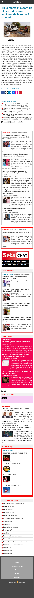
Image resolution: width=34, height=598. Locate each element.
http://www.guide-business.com (13, 518)
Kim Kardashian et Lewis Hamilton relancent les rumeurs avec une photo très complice (16, 137)
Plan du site (12, 582)
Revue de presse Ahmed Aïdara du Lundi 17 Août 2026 (14, 277)
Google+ (3, 391)
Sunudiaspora (8, 551)
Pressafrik (6, 539)
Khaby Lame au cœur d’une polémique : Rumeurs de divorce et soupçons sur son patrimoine (16, 191)
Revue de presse (7, 274)
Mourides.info (7, 530)
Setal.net (17, 2)
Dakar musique (8, 506)
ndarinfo (6, 533)
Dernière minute (8, 512)
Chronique (5, 229)
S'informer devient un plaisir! (13, 545)
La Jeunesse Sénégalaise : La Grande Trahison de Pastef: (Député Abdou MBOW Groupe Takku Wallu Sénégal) (16, 427)
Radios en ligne (8, 450)
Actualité (17, 577)
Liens (17, 573)
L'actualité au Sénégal (10, 527)
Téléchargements (17, 566)
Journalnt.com (8, 521)
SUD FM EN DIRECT (10, 474)
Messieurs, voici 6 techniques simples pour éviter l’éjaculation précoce (15, 355)
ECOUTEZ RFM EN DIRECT (12, 485)
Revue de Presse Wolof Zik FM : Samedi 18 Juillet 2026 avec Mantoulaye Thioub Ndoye (16, 319)
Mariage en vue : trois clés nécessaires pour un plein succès (16, 342)
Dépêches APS (8, 509)
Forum (17, 570)
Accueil (17, 559)
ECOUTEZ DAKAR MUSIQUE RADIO (16, 453)
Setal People (6, 132)
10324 (20, 121)
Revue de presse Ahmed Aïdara (20, 281)
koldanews (6, 524)
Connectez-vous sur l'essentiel (13, 503)
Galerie (17, 562)
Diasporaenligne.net (10, 515)
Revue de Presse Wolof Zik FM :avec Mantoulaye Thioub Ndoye (15, 290)
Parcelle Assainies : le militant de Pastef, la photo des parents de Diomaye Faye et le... (16, 118)
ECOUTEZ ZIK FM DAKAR (12, 464)
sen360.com (7, 548)
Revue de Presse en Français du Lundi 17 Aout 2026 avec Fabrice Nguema (16, 304)
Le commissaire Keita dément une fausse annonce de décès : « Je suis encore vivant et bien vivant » (16, 114)
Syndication (21, 582)
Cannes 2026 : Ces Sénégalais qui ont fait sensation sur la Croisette (15, 155)
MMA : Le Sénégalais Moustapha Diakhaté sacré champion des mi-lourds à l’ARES (16, 173)
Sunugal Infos (8, 554)
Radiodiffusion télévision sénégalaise (15, 542)
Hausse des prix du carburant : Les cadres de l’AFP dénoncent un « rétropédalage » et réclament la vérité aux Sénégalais (16, 110)
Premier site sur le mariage (12, 536)
